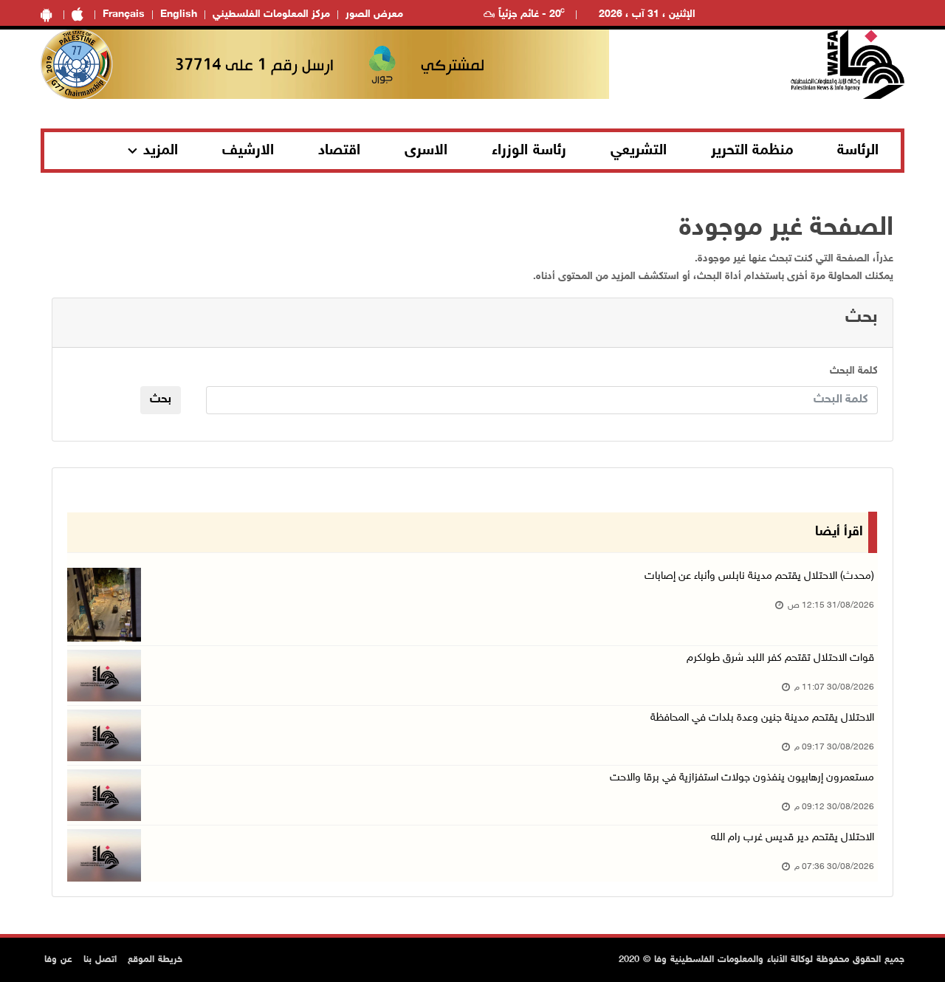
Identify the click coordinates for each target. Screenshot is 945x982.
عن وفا (58, 960)
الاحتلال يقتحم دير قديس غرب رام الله (792, 837)
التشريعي (639, 150)
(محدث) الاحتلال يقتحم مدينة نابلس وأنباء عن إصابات (759, 576)
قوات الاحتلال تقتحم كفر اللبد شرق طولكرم (780, 658)
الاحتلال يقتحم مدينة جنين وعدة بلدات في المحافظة (762, 718)
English (178, 14)
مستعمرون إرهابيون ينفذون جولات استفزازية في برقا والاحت (742, 778)
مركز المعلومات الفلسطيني (271, 14)
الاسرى (426, 150)
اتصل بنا (100, 960)
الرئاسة (858, 150)
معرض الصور (374, 14)
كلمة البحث (854, 371)
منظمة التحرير (752, 150)
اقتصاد (339, 150)
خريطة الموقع (155, 960)
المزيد (160, 150)
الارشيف (248, 150)
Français (124, 14)
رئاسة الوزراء (529, 150)
